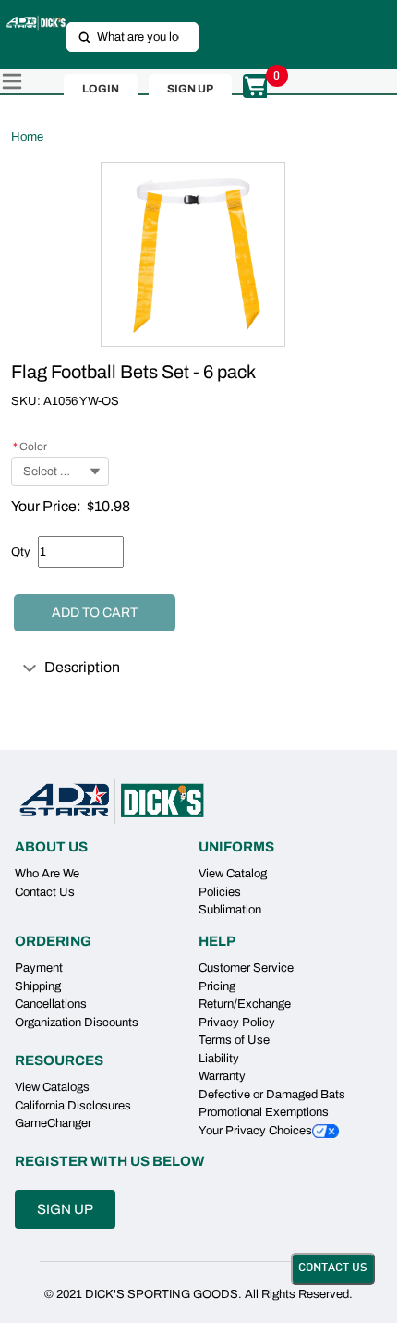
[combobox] (125, 37)
